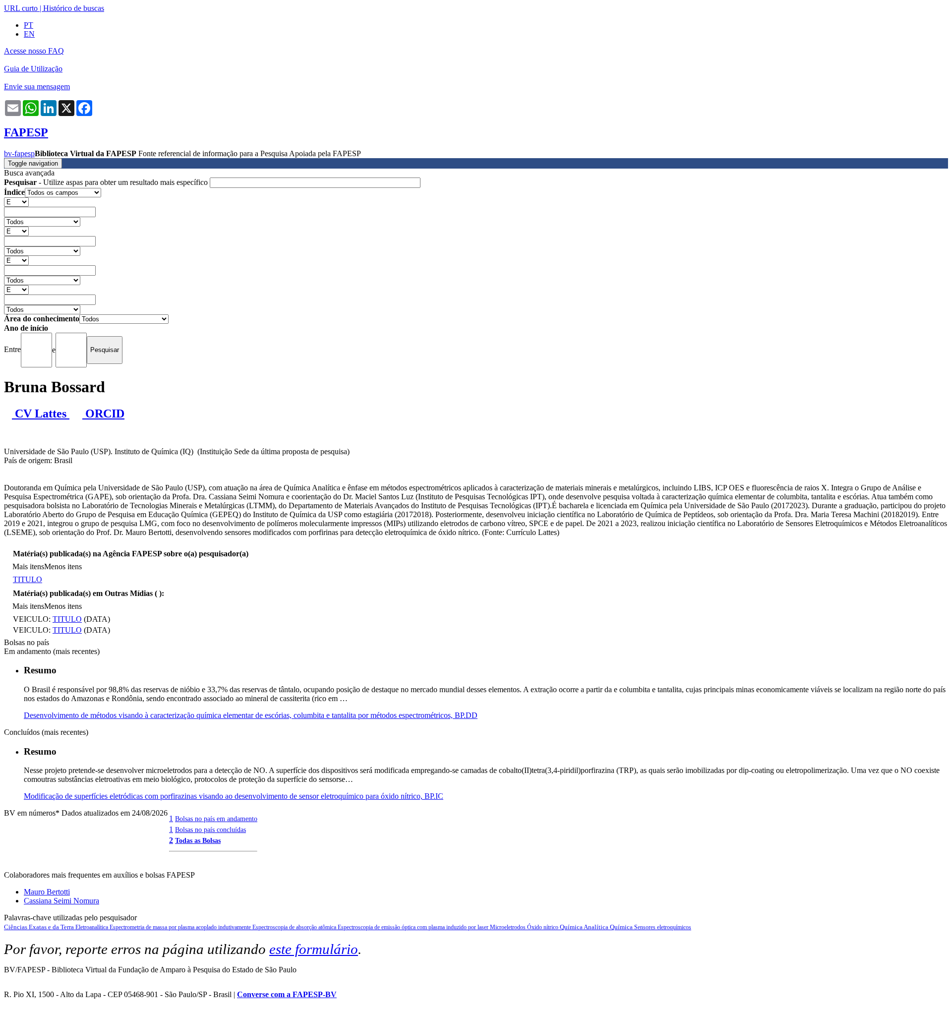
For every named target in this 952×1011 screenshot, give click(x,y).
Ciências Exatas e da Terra (39, 927)
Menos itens (63, 566)
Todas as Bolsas (198, 840)
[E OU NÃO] (16, 201)
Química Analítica (585, 927)
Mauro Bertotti (47, 892)
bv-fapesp (19, 153)
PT (28, 25)
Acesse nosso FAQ (34, 51)
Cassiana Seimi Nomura (61, 900)
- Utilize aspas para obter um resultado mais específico (107, 182)
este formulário (313, 949)
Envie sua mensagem (37, 86)
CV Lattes (40, 413)
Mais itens (28, 566)
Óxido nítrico (543, 927)
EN (29, 34)
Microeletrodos (508, 927)
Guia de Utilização (33, 68)
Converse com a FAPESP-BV (287, 994)
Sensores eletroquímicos (662, 927)
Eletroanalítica (92, 927)
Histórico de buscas (73, 8)
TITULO (27, 579)
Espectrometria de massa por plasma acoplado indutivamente (181, 927)
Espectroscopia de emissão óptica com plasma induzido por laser (414, 927)
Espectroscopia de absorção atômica (295, 927)
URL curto (21, 8)
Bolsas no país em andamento (216, 819)
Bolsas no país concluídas (210, 829)
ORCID (103, 413)
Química (622, 927)
